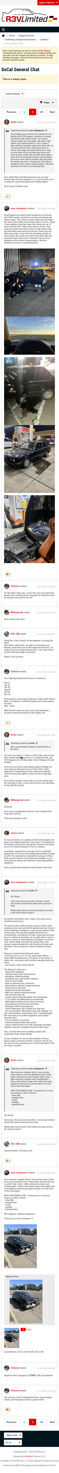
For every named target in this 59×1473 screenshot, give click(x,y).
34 (41, 112)
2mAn (14, 122)
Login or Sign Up (46, 2)
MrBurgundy (17, 612)
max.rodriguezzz (19, 208)
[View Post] (46, 130)
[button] (8, 196)
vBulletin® (29, 1456)
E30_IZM (15, 634)
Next (52, 112)
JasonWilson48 (46, 179)
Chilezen (15, 586)
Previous (11, 112)
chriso (14, 833)
